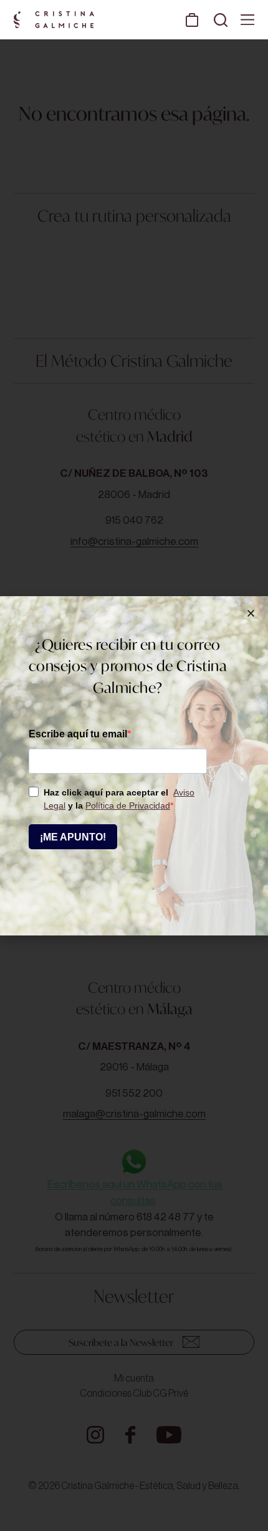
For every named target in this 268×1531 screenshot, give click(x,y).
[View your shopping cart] (191, 19)
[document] (134, 765)
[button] (251, 613)
